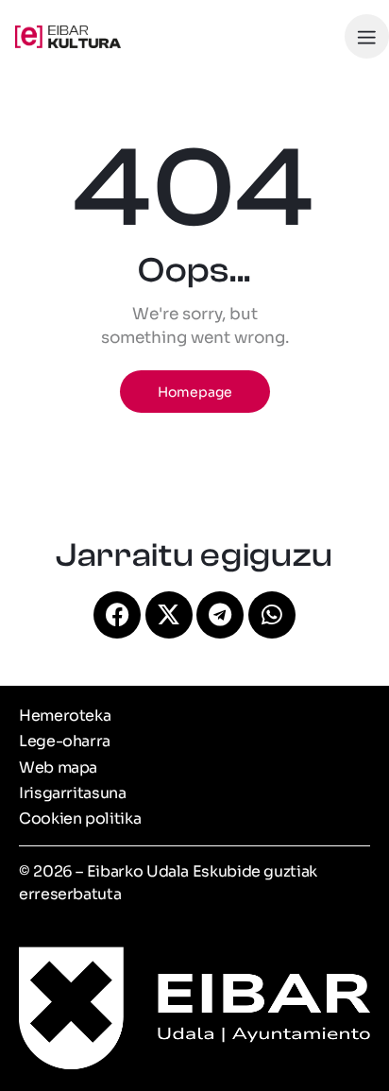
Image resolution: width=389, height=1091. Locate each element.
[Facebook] (117, 615)
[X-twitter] (169, 615)
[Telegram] (220, 615)
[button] (367, 36)
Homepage (195, 392)
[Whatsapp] (272, 615)
